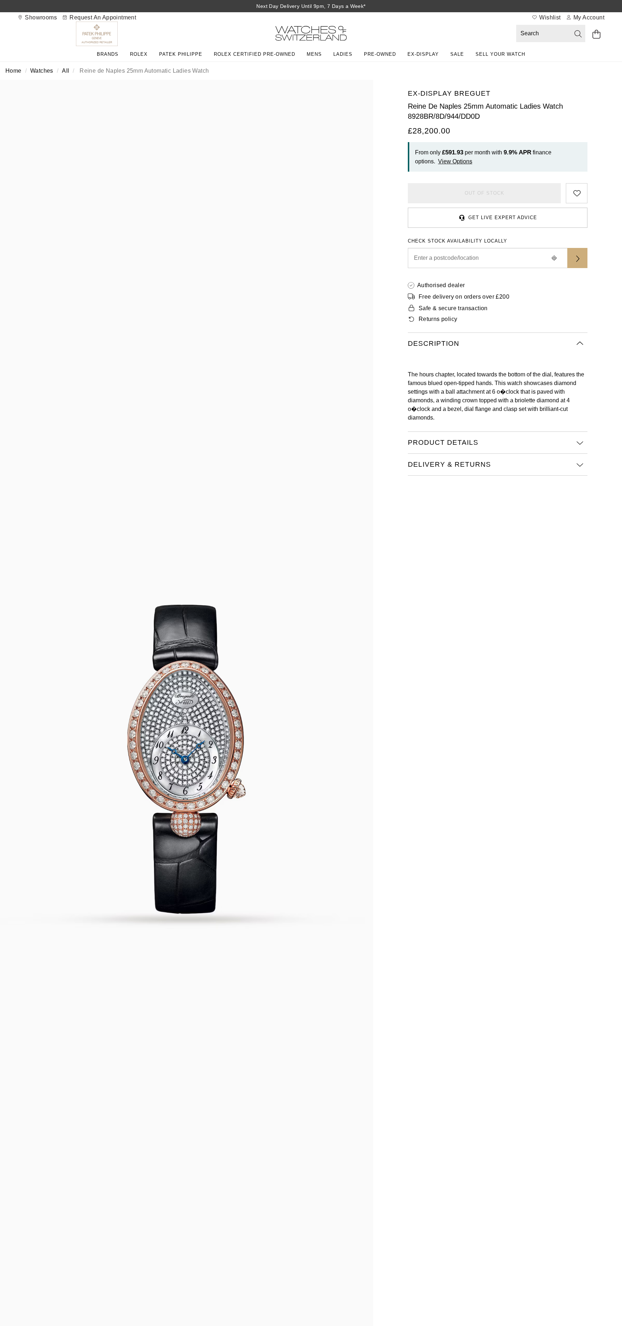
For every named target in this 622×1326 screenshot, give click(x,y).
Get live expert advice (502, 217)
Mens (314, 54)
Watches (41, 71)
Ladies (342, 54)
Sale (457, 54)
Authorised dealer (441, 285)
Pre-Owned (380, 54)
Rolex (139, 54)
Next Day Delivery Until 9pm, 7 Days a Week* (310, 6)
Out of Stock (484, 193)
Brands (107, 54)
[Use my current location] (554, 258)
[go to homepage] (311, 35)
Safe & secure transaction (453, 308)
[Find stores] (577, 258)
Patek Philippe (180, 54)
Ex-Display (423, 54)
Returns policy (438, 319)
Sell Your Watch (500, 54)
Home (13, 71)
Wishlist (549, 17)
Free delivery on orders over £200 (464, 297)
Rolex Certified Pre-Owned (254, 54)
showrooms (40, 17)
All (65, 71)
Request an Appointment (102, 17)
